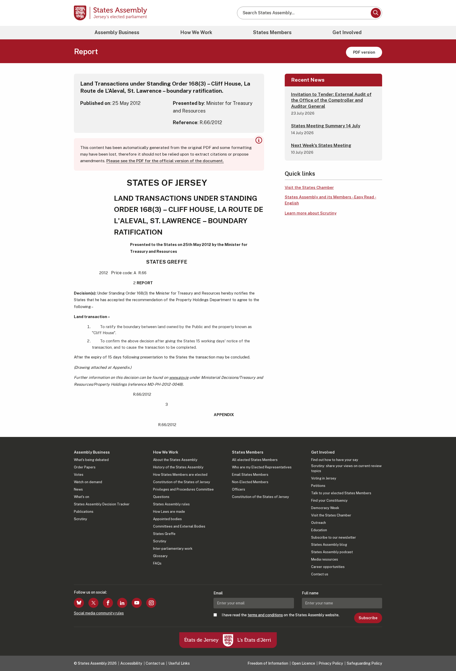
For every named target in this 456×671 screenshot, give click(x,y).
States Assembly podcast (332, 552)
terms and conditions (265, 615)
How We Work (196, 32)
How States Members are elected (180, 475)
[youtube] (137, 603)
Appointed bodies (167, 519)
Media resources (324, 559)
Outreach (318, 523)
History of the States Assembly (178, 467)
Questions (161, 497)
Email (218, 593)
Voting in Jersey (323, 478)
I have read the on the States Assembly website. (280, 615)
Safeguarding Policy (364, 663)
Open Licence (303, 663)
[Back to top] (443, 653)
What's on (81, 497)
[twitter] (93, 603)
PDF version (364, 52)
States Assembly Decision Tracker (102, 504)
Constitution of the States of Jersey (181, 482)
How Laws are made (169, 512)
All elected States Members (255, 460)
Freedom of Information (268, 663)
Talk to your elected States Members (341, 493)
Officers (238, 489)
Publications (83, 512)
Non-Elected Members (250, 482)
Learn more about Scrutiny (310, 213)
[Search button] (376, 13)
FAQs (157, 563)
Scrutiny (80, 519)
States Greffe (164, 534)
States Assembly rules (171, 504)
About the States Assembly (175, 460)
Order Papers (85, 467)
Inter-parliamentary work (172, 549)
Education (319, 530)
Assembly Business (116, 32)
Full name (310, 593)
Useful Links (179, 663)
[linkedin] (122, 603)
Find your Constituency (329, 500)
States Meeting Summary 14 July (325, 125)
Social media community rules (99, 613)
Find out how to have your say (334, 460)
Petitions (318, 486)
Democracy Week (325, 508)
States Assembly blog (329, 545)
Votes (78, 475)
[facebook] (108, 603)
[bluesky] (79, 603)
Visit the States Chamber (309, 187)
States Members (272, 32)
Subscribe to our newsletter (333, 537)
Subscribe (368, 618)
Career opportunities (328, 567)
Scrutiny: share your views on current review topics (346, 468)
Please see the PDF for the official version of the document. (165, 160)
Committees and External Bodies (179, 526)
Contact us (319, 574)
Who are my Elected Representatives (262, 467)
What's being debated (91, 460)
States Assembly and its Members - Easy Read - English (330, 200)
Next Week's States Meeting (321, 145)
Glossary (160, 556)
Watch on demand (88, 482)
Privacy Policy (331, 663)
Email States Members (250, 475)
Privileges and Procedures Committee (183, 489)
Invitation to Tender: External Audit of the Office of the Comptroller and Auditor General (331, 100)
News (78, 489)
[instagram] (151, 603)
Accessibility (131, 663)
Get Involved (347, 32)
